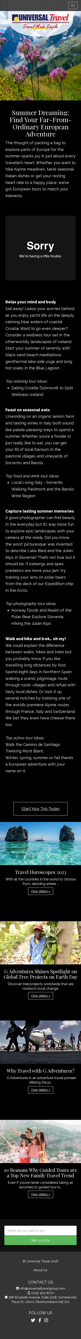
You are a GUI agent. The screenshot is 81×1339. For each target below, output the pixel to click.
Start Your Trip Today (41, 808)
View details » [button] (40, 891)
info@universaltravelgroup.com (42, 1288)
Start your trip (40, 1240)
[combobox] (40, 1230)
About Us (40, 1270)
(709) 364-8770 (42, 1293)
